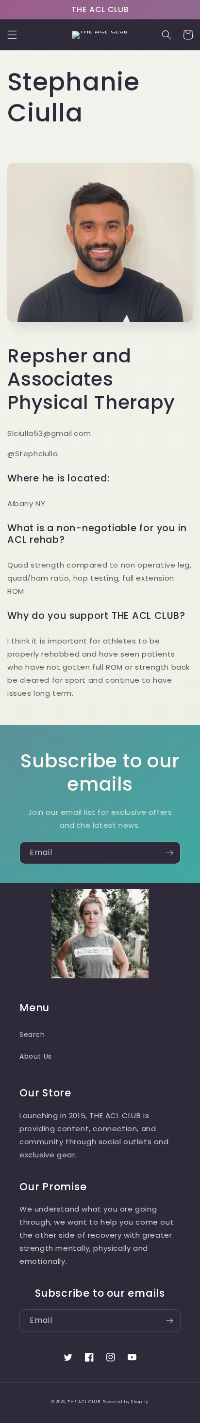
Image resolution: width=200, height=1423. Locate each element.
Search (32, 1034)
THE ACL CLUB (83, 1402)
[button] (12, 34)
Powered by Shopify (125, 1402)
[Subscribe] (169, 852)
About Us (35, 1056)
